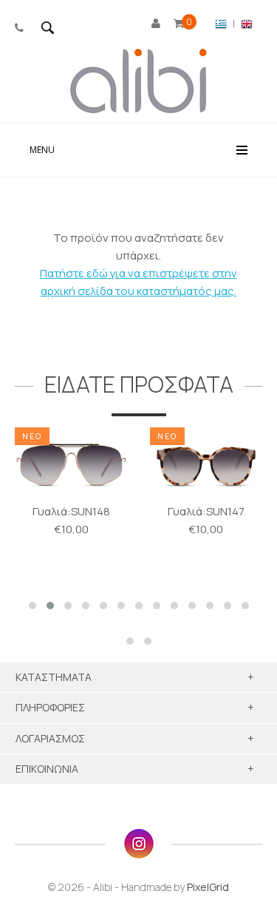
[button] (32, 606)
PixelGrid (208, 887)
